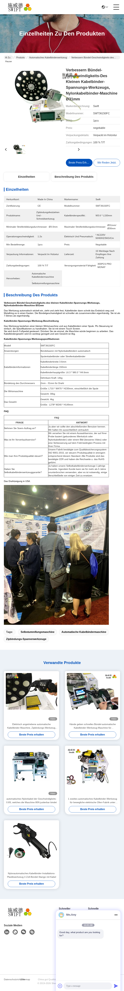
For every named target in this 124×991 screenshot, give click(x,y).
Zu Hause (8, 57)
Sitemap (26, 979)
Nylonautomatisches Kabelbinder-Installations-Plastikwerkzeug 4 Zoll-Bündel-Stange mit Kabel (31, 875)
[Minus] (116, 915)
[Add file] (60, 985)
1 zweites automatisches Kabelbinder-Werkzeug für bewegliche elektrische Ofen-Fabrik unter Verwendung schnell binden (92, 800)
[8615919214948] (15, 932)
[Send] (116, 985)
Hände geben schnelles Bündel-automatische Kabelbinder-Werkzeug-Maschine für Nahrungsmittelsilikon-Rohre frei (92, 726)
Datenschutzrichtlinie (12, 979)
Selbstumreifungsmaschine (37, 632)
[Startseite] (21, 915)
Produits (20, 57)
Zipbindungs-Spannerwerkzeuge (26, 639)
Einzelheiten (26, 176)
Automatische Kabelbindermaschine (84, 632)
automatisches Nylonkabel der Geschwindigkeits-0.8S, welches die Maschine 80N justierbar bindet (31, 800)
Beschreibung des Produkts (74, 176)
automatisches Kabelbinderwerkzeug (48, 57)
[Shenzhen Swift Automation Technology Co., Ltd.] (21, 7)
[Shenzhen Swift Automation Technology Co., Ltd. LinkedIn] (7, 932)
